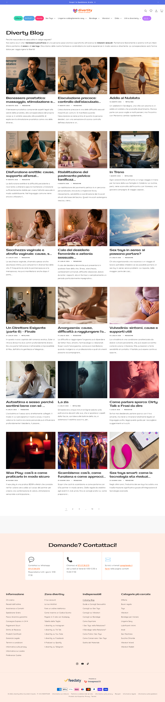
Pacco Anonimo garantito (16, 617)
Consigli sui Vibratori (91, 613)
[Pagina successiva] (98, 509)
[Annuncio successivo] (158, 2)
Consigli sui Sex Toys (91, 608)
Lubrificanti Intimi (128, 625)
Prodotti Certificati (13, 634)
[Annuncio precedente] (7, 2)
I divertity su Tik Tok (52, 630)
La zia (63, 402)
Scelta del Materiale (91, 642)
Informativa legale (129, 694)
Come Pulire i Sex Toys (92, 634)
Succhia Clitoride (128, 638)
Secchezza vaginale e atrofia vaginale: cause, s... (29, 251)
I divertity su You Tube (53, 634)
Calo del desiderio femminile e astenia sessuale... (75, 253)
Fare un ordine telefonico (54, 608)
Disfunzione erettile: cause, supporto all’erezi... (30, 174)
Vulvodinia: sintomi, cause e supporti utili (134, 329)
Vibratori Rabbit (127, 647)
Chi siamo (10, 600)
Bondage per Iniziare (130, 617)
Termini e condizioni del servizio (82, 694)
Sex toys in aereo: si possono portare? (127, 251)
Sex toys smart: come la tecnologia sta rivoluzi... (131, 474)
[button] (29, 18)
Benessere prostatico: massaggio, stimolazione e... (30, 99)
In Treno (117, 172)
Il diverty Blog (88, 600)
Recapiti (118, 694)
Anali (123, 630)
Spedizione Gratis (13, 613)
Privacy (87, 696)
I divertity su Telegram (53, 647)
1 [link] (66, 509)
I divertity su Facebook (54, 638)
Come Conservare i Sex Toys (95, 638)
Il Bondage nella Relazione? (94, 630)
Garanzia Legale (13, 638)
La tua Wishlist (50, 604)
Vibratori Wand (127, 642)
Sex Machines (127, 634)
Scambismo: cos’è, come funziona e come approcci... (82, 474)
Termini (93, 696)
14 (92, 509)
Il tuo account (50, 600)
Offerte (124, 600)
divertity (16, 694)
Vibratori (124, 613)
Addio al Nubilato (125, 98)
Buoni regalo (126, 604)
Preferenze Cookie (13, 655)
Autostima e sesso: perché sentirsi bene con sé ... (30, 404)
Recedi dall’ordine (13, 604)
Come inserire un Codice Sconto (57, 613)
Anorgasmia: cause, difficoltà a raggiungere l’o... (82, 329)
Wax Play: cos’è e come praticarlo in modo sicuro (28, 474)
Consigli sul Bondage (91, 617)
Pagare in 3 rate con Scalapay (57, 617)
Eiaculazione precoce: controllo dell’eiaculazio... (79, 99)
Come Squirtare (89, 621)
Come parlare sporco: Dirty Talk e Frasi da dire (134, 404)
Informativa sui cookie (15, 651)
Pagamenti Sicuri (13, 625)
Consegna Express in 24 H (17, 621)
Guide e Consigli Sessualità (94, 604)
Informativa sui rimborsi (60, 694)
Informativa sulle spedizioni (147, 694)
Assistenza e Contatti (15, 608)
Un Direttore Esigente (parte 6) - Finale (26, 329)
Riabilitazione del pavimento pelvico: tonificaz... (74, 176)
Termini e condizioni (14, 642)
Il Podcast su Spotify (53, 642)
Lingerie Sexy (127, 621)
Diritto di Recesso (13, 630)
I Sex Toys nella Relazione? (94, 625)
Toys (123, 608)
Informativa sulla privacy (16, 647)
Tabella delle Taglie (52, 621)
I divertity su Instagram (54, 625)
